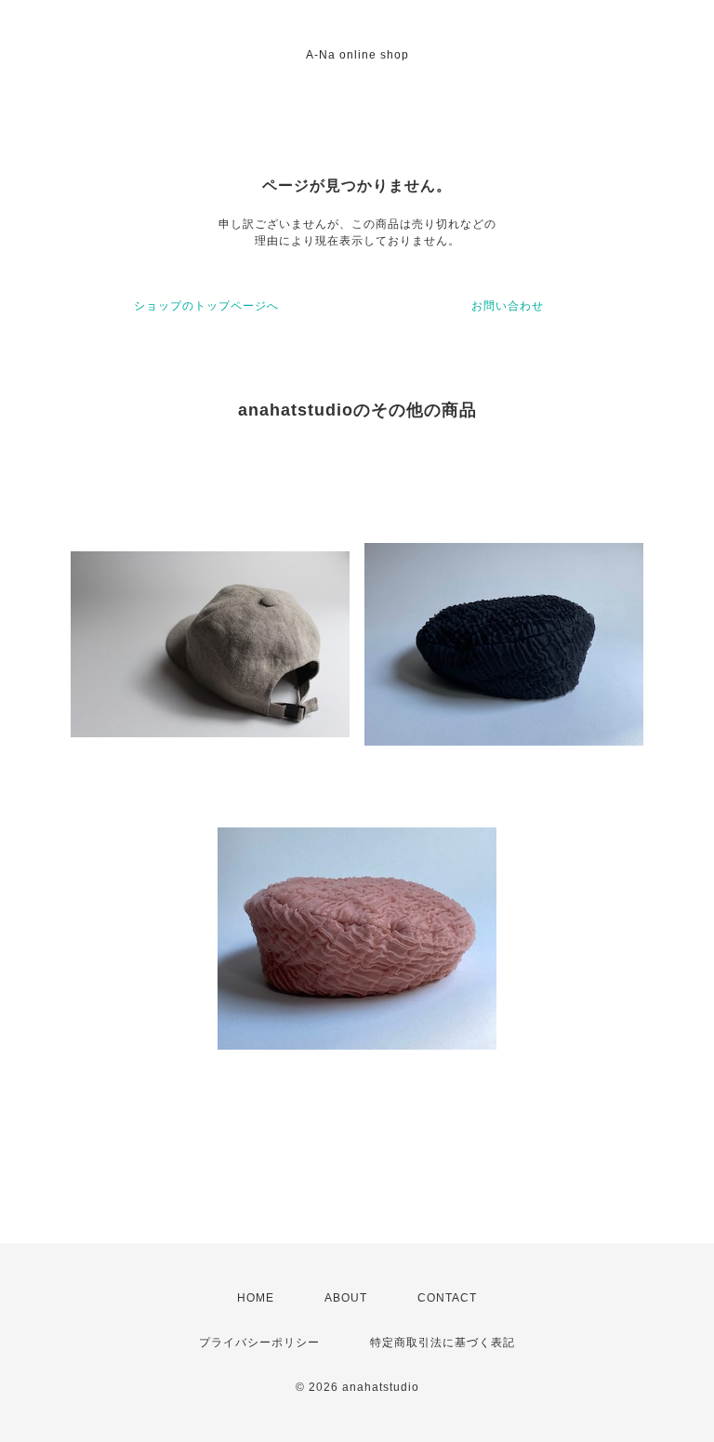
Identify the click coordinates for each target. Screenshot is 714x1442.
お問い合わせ (507, 305)
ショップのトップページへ (206, 305)
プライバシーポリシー (259, 1342)
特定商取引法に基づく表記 (442, 1342)
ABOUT (345, 1297)
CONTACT (447, 1297)
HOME (255, 1297)
